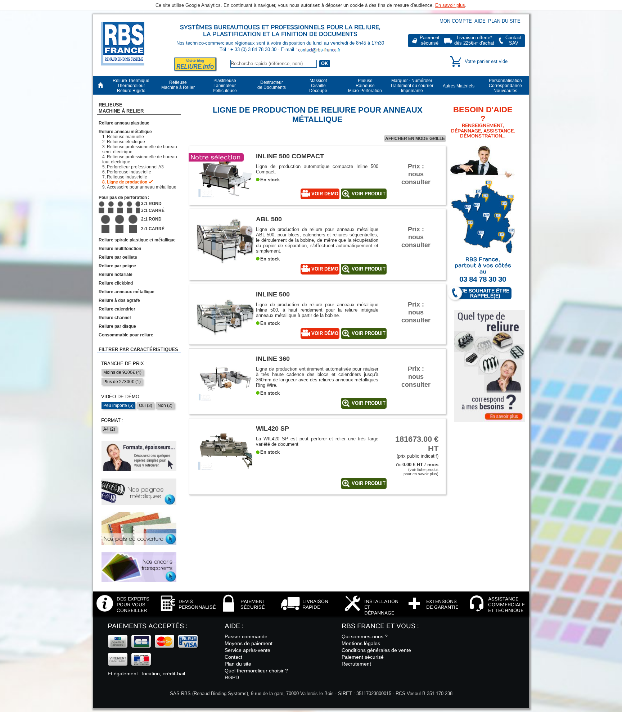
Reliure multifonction (120, 248)
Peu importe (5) (118, 405)
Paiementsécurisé (430, 40)
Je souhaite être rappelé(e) (485, 293)
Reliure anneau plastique (124, 123)
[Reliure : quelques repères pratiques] (139, 456)
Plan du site (504, 21)
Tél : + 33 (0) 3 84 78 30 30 (249, 49)
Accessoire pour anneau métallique (141, 187)
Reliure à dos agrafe (119, 300)
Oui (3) (145, 405)
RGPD (232, 677)
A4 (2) (109, 429)
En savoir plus (450, 5)
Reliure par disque (117, 326)
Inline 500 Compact (290, 156)
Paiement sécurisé (363, 657)
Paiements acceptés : (147, 626)
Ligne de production (127, 182)
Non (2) (165, 405)
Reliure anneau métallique (125, 131)
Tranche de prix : (124, 363)
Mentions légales (361, 643)
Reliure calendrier (117, 309)
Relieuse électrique (126, 141)
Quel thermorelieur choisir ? (256, 671)
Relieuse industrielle (127, 177)
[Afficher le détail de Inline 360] (225, 404)
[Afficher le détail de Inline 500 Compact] (225, 202)
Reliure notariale (115, 274)
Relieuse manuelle (125, 136)
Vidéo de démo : (121, 396)
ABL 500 (269, 219)
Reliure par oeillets (118, 257)
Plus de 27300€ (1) (122, 381)
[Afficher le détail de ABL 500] (225, 265)
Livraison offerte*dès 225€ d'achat (474, 40)
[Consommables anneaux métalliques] (139, 492)
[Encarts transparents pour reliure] (139, 567)
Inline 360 (273, 358)
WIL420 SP (272, 428)
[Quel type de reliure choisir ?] (489, 366)
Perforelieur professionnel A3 (135, 166)
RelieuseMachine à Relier (121, 108)
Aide (480, 21)
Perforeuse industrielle (129, 171)
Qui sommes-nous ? (365, 636)
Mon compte (456, 21)
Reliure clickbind (116, 283)
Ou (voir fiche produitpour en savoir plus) (417, 469)
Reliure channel (115, 317)
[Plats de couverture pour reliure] (139, 528)
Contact (233, 657)
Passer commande (246, 636)
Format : (112, 420)
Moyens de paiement (248, 643)
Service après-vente (247, 650)
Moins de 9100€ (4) (122, 372)
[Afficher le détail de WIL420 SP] (225, 474)
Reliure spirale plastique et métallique (137, 239)
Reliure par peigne (117, 265)
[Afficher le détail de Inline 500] (225, 340)
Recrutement (356, 664)
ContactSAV (513, 40)
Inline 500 (273, 294)
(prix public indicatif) (416, 447)
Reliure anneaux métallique (126, 291)
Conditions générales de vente (376, 650)
